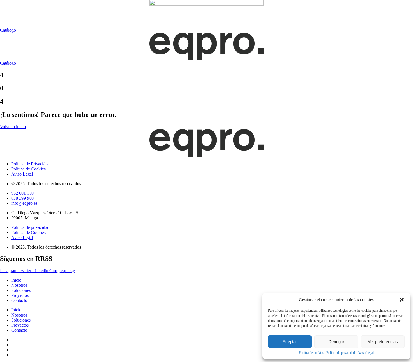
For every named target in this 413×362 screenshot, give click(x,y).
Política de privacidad (340, 353)
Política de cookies (311, 353)
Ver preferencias (383, 341)
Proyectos (20, 295)
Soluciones (21, 290)
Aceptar (290, 341)
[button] (402, 299)
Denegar (336, 341)
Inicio (16, 280)
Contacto (19, 300)
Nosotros (19, 285)
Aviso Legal (366, 353)
